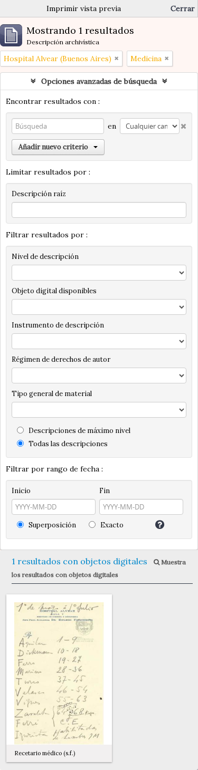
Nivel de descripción (45, 256)
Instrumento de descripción (58, 325)
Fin (104, 490)
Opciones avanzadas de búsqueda (99, 81)
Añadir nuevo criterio (53, 146)
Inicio (21, 490)
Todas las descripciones (67, 443)
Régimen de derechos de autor (61, 359)
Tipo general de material (52, 393)
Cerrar (183, 8)
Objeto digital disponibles (54, 290)
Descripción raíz (39, 193)
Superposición (51, 525)
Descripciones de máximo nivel (78, 430)
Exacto (111, 525)
